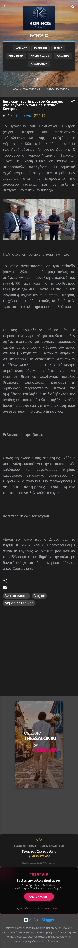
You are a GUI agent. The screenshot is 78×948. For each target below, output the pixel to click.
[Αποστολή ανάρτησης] (5, 588)
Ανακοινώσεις (16, 596)
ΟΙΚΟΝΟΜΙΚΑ (39, 64)
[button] (73, 102)
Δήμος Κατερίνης (19, 603)
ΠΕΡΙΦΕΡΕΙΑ (16, 56)
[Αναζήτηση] (73, 7)
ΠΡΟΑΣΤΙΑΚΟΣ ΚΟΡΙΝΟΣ (24, 88)
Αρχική (39, 596)
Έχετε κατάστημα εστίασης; (39, 908)
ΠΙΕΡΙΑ (58, 48)
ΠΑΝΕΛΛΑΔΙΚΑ (40, 56)
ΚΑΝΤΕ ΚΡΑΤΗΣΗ (39, 896)
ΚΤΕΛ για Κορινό (58, 88)
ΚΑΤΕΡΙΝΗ (40, 48)
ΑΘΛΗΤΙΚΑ (63, 56)
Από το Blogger (41, 920)
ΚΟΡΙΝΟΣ (21, 48)
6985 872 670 (39, 856)
